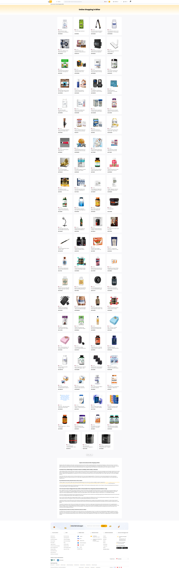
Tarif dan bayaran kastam (55, 545)
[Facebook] (114, 567)
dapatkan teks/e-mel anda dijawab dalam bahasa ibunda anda (122, 539)
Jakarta (104, 536)
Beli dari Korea (76, 564)
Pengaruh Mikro (53, 549)
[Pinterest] (121, 567)
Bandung (104, 539)
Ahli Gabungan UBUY (67, 547)
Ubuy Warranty (53, 552)
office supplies (88, 483)
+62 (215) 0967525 (121, 543)
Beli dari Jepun (63, 564)
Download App (66, 536)
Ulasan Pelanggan (67, 539)
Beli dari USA (52, 564)
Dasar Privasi (87, 567)
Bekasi (104, 542)
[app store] (119, 548)
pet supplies (106, 483)
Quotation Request (54, 539)
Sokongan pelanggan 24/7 (123, 537)
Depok (104, 547)
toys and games (62, 483)
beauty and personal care (74, 483)
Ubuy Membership (54, 550)
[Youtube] (117, 567)
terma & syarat (81, 567)
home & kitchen (116, 482)
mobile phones (111, 482)
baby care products (101, 483)
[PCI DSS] (53, 560)
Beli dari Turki (88, 564)
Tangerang (105, 545)
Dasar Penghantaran (54, 547)
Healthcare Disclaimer (54, 554)
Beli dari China (82, 564)
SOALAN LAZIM (66, 544)
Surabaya (105, 537)
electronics (107, 482)
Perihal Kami (53, 536)
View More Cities (106, 549)
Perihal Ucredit (66, 545)
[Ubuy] (50, 1)
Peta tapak (52, 542)
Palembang (105, 544)
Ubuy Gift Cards (66, 549)
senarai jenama (66, 537)
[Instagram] (116, 567)
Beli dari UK (57, 564)
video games (67, 483)
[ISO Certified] (59, 560)
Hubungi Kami (53, 537)
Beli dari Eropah (94, 564)
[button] (116, 1)
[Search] (109, 2)
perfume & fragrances (82, 483)
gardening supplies (94, 483)
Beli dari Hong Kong (70, 564)
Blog (64, 542)
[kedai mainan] (125, 548)
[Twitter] (119, 567)
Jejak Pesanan (53, 544)
